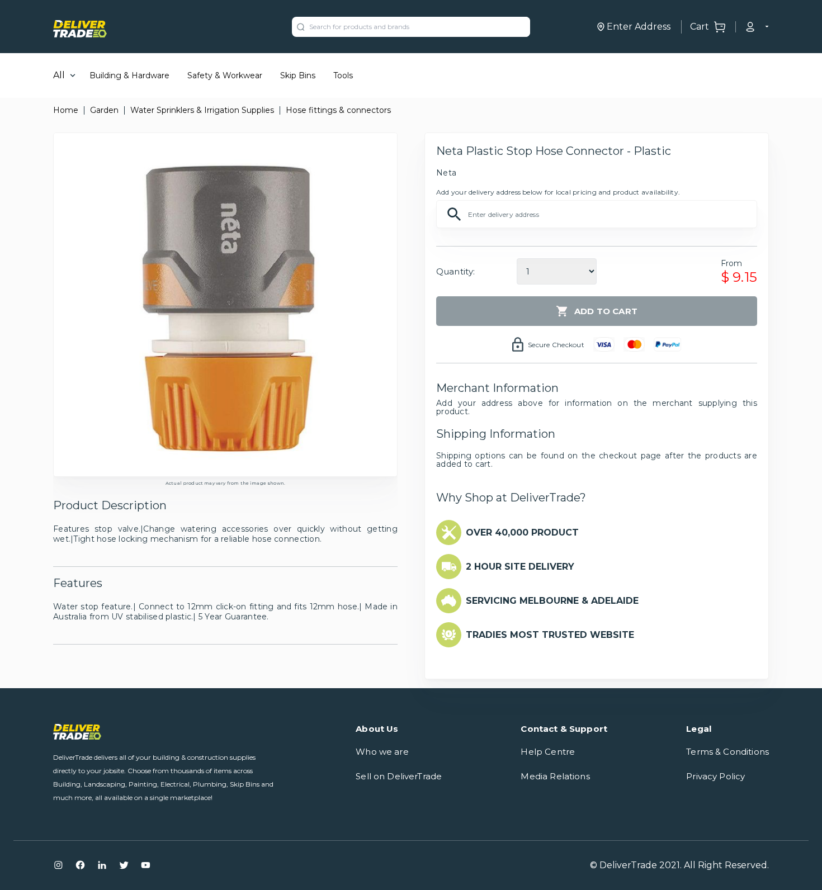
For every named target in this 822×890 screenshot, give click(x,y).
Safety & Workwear (224, 75)
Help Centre (548, 751)
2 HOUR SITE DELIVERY (520, 566)
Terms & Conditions (727, 751)
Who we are (382, 751)
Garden (104, 110)
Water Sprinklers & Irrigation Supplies (202, 110)
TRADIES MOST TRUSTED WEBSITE (550, 634)
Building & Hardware (129, 75)
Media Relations (555, 776)
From (732, 263)
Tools (343, 75)
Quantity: (455, 271)
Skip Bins (297, 75)
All (59, 75)
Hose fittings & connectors (338, 110)
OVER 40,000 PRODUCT (522, 532)
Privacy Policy (715, 776)
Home (65, 110)
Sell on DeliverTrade (399, 776)
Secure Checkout (556, 344)
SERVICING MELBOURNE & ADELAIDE (552, 600)
